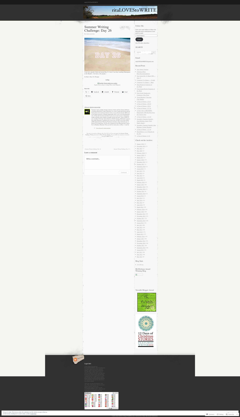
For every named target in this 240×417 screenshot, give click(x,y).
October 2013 (140, 218)
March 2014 (140, 207)
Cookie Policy (33, 413)
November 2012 (141, 243)
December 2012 (141, 241)
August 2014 (140, 196)
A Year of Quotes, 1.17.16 (144, 108)
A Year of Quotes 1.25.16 (144, 101)
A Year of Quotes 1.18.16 (144, 106)
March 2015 (140, 180)
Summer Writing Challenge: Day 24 (92, 149)
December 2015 (141, 162)
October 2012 (140, 245)
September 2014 (141, 194)
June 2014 (139, 200)
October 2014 (140, 191)
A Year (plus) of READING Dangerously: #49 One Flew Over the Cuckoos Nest (146, 112)
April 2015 (140, 178)
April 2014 (140, 205)
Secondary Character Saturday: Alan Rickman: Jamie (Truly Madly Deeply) (145, 121)
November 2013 (141, 216)
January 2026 (140, 144)
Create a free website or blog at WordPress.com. (123, 416)
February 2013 (141, 236)
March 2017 (140, 157)
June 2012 (139, 254)
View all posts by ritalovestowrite (103, 128)
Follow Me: (139, 26)
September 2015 (141, 166)
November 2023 (141, 146)
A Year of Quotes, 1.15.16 (144, 117)
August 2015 (140, 169)
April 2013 (140, 232)
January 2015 (140, 184)
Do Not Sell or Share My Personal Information (146, 416)
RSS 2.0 (109, 136)
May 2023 (139, 148)
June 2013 (139, 227)
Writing (91, 134)
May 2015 (139, 175)
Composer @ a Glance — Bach (145, 82)
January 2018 (140, 155)
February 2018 (141, 153)
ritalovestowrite (90, 34)
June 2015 (139, 173)
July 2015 (139, 171)
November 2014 (141, 189)
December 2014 (141, 187)
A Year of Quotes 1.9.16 (143, 136)
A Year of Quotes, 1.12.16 (144, 129)
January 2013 (140, 239)
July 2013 (139, 225)
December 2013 (141, 214)
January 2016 (140, 160)
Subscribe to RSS (78, 360)
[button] (145, 331)
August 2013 (140, 223)
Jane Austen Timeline (142, 69)
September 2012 (141, 248)
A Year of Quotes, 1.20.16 (144, 104)
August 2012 (140, 250)
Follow (139, 39)
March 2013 (140, 234)
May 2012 (139, 257)
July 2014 (139, 198)
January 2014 (140, 212)
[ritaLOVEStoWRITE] (120, 12)
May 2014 (139, 203)
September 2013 (141, 221)
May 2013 (139, 230)
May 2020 (139, 151)
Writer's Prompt (103, 134)
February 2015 (141, 182)
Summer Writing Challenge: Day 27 (122, 149)
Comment (124, 172)
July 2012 (139, 252)
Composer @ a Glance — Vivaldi (146, 80)
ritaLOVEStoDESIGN (91, 2)
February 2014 (141, 209)
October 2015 (140, 164)
